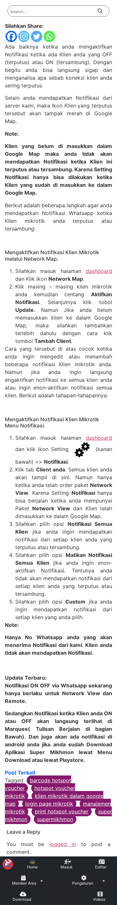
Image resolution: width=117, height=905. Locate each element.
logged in (62, 844)
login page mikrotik (49, 803)
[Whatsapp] (49, 36)
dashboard (99, 271)
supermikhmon (55, 819)
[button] (27, 881)
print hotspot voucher (61, 811)
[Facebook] (11, 36)
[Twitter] (36, 36)
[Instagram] (24, 36)
